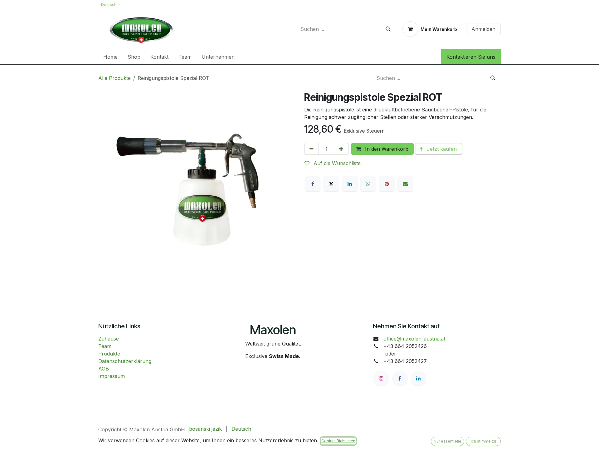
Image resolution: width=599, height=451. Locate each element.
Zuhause (108, 339)
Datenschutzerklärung (124, 361)
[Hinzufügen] (341, 149)
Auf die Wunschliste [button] (336, 163)
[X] (331, 183)
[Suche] (388, 29)
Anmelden (483, 29)
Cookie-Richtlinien (338, 441)
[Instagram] (381, 378)
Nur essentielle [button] (447, 441)
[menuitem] (110, 57)
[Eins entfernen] (311, 149)
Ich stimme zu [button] (483, 441)
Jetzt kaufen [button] (441, 149)
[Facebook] (312, 183)
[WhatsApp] (368, 183)
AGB (103, 368)
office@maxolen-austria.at (414, 339)
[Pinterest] (386, 183)
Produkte (109, 354)
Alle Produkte (114, 78)
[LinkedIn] (349, 183)
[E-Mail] (405, 183)
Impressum (111, 376)
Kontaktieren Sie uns (470, 57)
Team (104, 346)
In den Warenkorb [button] (385, 149)
